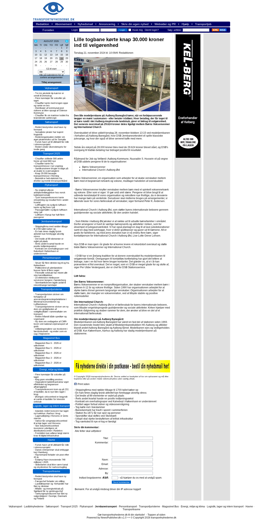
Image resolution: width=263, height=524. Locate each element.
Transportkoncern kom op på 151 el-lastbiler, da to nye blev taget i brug (51, 391)
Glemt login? (152, 30)
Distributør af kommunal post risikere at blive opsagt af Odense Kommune (50, 110)
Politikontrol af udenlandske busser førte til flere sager (48, 269)
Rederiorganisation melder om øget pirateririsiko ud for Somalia (50, 138)
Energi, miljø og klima (51, 369)
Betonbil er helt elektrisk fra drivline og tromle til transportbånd (50, 179)
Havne (51, 439)
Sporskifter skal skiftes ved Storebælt (95, 415)
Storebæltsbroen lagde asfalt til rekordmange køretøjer (50, 283)
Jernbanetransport (51, 221)
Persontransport (51, 257)
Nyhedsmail (85, 24)
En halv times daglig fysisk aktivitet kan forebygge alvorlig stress (49, 234)
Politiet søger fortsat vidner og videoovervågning (102, 404)
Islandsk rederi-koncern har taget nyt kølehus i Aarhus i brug (51, 412)
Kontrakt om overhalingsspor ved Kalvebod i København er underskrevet (51, 251)
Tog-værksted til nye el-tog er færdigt (95, 421)
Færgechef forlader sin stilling (50, 481)
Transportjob (203, 24)
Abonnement (63, 24)
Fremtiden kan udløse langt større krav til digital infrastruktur (51, 434)
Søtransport (51, 122)
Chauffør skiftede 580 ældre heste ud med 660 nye (48, 159)
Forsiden (48, 30)
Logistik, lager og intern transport (51, 406)
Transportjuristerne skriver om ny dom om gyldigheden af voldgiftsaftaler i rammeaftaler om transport (51, 310)
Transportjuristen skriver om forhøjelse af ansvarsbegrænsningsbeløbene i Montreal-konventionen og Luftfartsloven (50, 299)
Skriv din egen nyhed (135, 24)
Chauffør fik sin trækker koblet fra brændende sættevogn (51, 116)
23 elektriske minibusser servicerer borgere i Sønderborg (50, 278)
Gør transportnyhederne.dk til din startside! (121, 514)
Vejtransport (51, 88)
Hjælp (185, 24)
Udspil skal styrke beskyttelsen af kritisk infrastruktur (104, 418)
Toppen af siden (156, 514)
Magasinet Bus (51, 338)
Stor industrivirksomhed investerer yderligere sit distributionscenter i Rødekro (48, 428)
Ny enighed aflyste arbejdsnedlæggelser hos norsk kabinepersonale (49, 192)
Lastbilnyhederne (34, 506)
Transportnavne (51, 471)
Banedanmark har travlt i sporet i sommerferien (101, 410)
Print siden (84, 384)
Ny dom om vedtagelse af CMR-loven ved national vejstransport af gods (51, 324)
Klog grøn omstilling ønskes (49, 379)
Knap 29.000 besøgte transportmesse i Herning (46, 174)
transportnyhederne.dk (55, 8)
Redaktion (42, 24)
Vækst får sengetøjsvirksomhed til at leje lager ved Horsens (50, 422)
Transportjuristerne (51, 289)
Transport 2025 (51, 153)
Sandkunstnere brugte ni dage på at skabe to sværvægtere (51, 169)
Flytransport (51, 185)
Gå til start (51, 68)
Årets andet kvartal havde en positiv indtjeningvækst (49, 244)
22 (61, 58)
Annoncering (107, 24)
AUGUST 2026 (51, 41)
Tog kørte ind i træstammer (90, 407)
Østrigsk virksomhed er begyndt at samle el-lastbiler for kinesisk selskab (50, 399)
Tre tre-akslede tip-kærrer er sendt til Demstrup (49, 94)
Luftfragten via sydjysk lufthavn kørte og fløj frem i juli (50, 206)
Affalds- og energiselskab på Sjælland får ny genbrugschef (48, 489)
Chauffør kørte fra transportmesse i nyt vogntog (48, 164)
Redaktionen (126, 52)
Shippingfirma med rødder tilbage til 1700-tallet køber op (51, 227)
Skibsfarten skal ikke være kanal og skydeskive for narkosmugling (51, 465)
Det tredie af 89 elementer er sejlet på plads (99, 395)
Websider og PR (165, 24)
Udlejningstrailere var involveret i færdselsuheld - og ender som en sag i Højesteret (50, 331)
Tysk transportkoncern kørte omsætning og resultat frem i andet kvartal (51, 200)
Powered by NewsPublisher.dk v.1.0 (107, 517)
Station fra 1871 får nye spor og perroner (98, 413)
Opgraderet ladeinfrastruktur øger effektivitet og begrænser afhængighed (51, 384)
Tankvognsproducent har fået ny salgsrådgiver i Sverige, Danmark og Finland (51, 496)
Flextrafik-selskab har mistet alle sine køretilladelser (50, 273)
